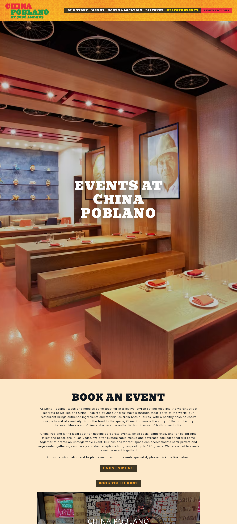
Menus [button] (97, 10)
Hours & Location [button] (125, 10)
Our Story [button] (78, 10)
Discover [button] (154, 10)
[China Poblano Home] (31, 10)
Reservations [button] (216, 10)
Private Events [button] (182, 10)
